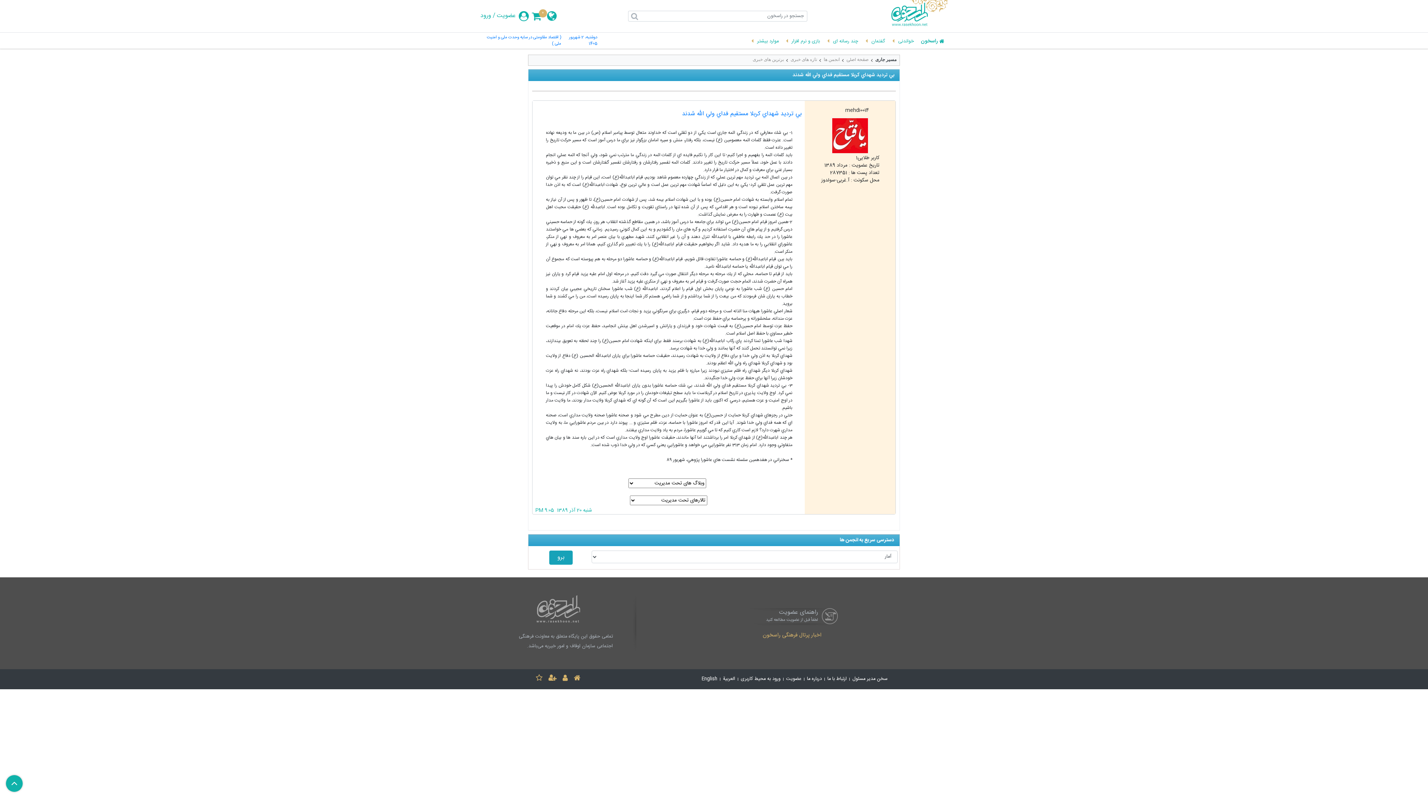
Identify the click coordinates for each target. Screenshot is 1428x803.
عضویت (506, 16)
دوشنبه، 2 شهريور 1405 (583, 41)
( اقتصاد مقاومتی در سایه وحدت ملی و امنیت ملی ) (524, 41)
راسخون (929, 42)
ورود (485, 16)
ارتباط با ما (837, 679)
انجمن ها (832, 59)
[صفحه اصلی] (577, 679)
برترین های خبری (768, 59)
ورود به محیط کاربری (761, 679)
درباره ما (814, 679)
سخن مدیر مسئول (870, 679)
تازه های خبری (804, 59)
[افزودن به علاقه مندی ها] (539, 679)
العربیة (729, 679)
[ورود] (565, 679)
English (709, 679)
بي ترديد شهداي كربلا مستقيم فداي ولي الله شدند (742, 114)
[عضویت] (553, 679)
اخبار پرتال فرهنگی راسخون (792, 636)
